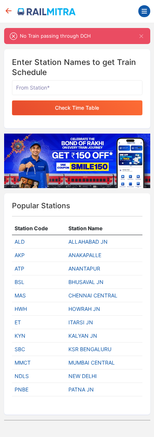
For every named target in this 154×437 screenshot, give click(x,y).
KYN (20, 336)
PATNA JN (81, 389)
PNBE (21, 389)
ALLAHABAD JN (88, 241)
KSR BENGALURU (89, 349)
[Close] (141, 36)
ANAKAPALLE (84, 255)
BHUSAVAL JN (86, 282)
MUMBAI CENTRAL (91, 362)
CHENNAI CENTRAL (92, 295)
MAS (20, 295)
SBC (20, 349)
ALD (20, 241)
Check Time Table (77, 107)
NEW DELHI (82, 376)
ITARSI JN (80, 322)
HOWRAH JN (84, 309)
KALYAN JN (82, 336)
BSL (19, 282)
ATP (19, 268)
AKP (20, 255)
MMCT (23, 362)
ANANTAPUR (84, 268)
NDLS (22, 376)
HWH (21, 309)
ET (18, 322)
